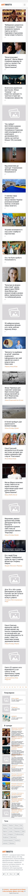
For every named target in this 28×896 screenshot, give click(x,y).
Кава (16, 366)
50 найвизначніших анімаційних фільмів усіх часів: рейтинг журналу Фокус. (13, 326)
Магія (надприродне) (17, 600)
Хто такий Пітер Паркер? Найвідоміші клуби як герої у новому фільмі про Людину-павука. (14, 559)
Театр (4, 834)
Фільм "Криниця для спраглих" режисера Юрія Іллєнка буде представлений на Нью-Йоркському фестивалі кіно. (13, 393)
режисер (5, 843)
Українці (7, 366)
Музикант (12, 843)
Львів (14, 458)
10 (26, 687)
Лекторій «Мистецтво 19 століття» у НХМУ (16, 700)
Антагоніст (13, 565)
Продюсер (17, 831)
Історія (21, 400)
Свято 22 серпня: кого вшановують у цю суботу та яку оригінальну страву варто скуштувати (13, 671)
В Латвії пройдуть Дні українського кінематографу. (13, 424)
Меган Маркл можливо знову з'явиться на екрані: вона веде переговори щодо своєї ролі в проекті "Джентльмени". (14, 487)
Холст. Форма (15, 698)
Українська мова (18, 828)
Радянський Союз (14, 400)
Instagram (10, 834)
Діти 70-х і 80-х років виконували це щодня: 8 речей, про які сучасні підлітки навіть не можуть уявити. (14, 594)
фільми (13, 767)
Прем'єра (19, 565)
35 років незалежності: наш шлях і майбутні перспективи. (14, 232)
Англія (15, 494)
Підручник (8, 679)
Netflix (11, 494)
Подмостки (14, 707)
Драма (17, 428)
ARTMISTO (14, 716)
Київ (17, 677)
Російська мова (19, 834)
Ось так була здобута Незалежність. (13, 259)
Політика (14, 774)
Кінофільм (5, 837)
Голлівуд (12, 428)
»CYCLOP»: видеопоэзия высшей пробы (16, 718)
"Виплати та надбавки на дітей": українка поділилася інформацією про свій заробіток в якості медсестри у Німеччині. (13, 358)
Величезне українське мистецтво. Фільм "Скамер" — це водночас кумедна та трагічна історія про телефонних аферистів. (14, 93)
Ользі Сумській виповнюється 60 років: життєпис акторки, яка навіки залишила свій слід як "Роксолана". (14, 452)
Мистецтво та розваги (17, 728)
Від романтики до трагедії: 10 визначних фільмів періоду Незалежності (13, 169)
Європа (5, 831)
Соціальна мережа (8, 840)
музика (13, 756)
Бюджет (7, 565)
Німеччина (13, 837)
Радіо (6, 601)
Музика (5, 825)
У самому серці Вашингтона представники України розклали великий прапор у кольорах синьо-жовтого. (13, 201)
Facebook (17, 840)
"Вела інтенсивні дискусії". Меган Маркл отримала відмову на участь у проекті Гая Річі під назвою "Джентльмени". (14, 62)
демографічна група (16, 729)
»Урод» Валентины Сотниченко (15, 709)
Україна (17, 643)
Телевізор (8, 600)
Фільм (12, 366)
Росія (6, 458)
